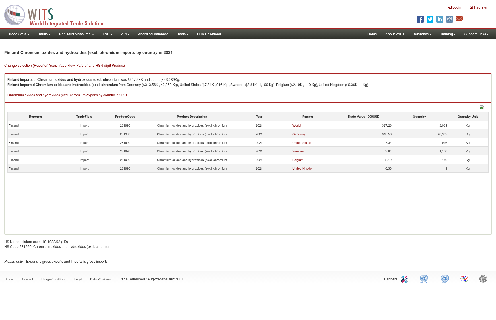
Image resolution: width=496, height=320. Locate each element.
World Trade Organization (464, 278)
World (296, 125)
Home (372, 33)
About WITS (394, 33)
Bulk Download (209, 33)
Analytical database (153, 33)
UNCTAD (425, 278)
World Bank (484, 278)
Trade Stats (18, 33)
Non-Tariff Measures (75, 33)
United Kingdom (303, 168)
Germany (299, 133)
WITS (57, 14)
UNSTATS (445, 278)
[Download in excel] (482, 107)
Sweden (298, 151)
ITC (405, 278)
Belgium (297, 159)
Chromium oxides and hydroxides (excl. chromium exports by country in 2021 (67, 94)
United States (301, 142)
